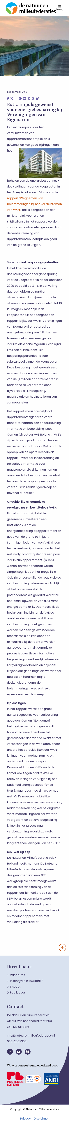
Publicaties (18, 992)
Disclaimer (41, 1118)
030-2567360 (16, 1041)
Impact (15, 986)
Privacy (25, 1118)
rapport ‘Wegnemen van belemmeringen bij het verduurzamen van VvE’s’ (34, 204)
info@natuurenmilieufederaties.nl (31, 1035)
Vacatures (17, 975)
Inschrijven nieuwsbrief (26, 980)
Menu (59, 9)
